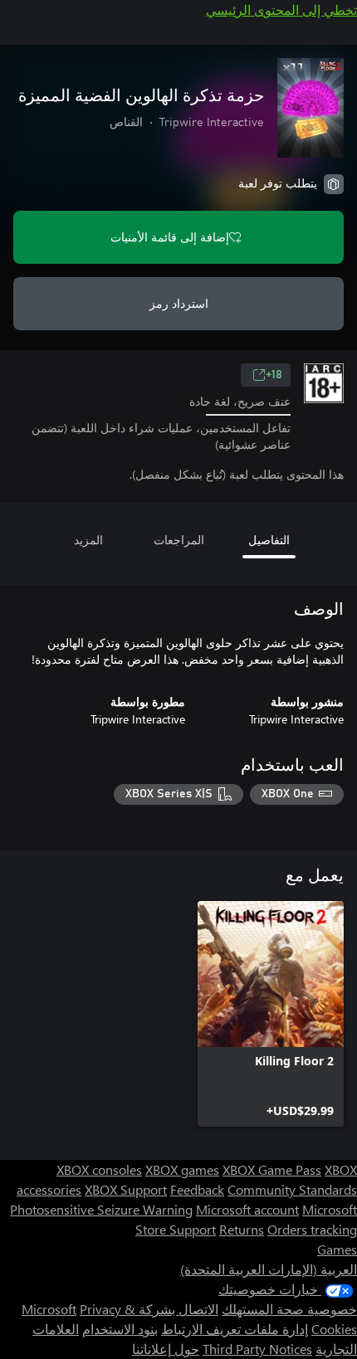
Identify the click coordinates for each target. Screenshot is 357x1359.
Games (337, 1249)
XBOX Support (126, 1189)
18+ (274, 375)
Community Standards (292, 1189)
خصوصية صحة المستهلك (289, 1309)
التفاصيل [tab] (269, 540)
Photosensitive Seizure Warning (101, 1209)
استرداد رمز (178, 303)
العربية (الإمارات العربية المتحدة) (268, 1269)
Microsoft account (247, 1209)
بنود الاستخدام (120, 1328)
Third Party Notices (257, 1348)
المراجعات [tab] (179, 540)
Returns (241, 1229)
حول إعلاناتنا (165, 1348)
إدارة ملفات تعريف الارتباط (234, 1328)
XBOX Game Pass (272, 1169)
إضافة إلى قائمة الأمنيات (169, 237)
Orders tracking (312, 1229)
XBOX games (182, 1169)
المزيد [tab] (88, 540)
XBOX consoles (99, 1169)
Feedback (197, 1189)
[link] (271, 1014)
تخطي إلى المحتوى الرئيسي (281, 9)
